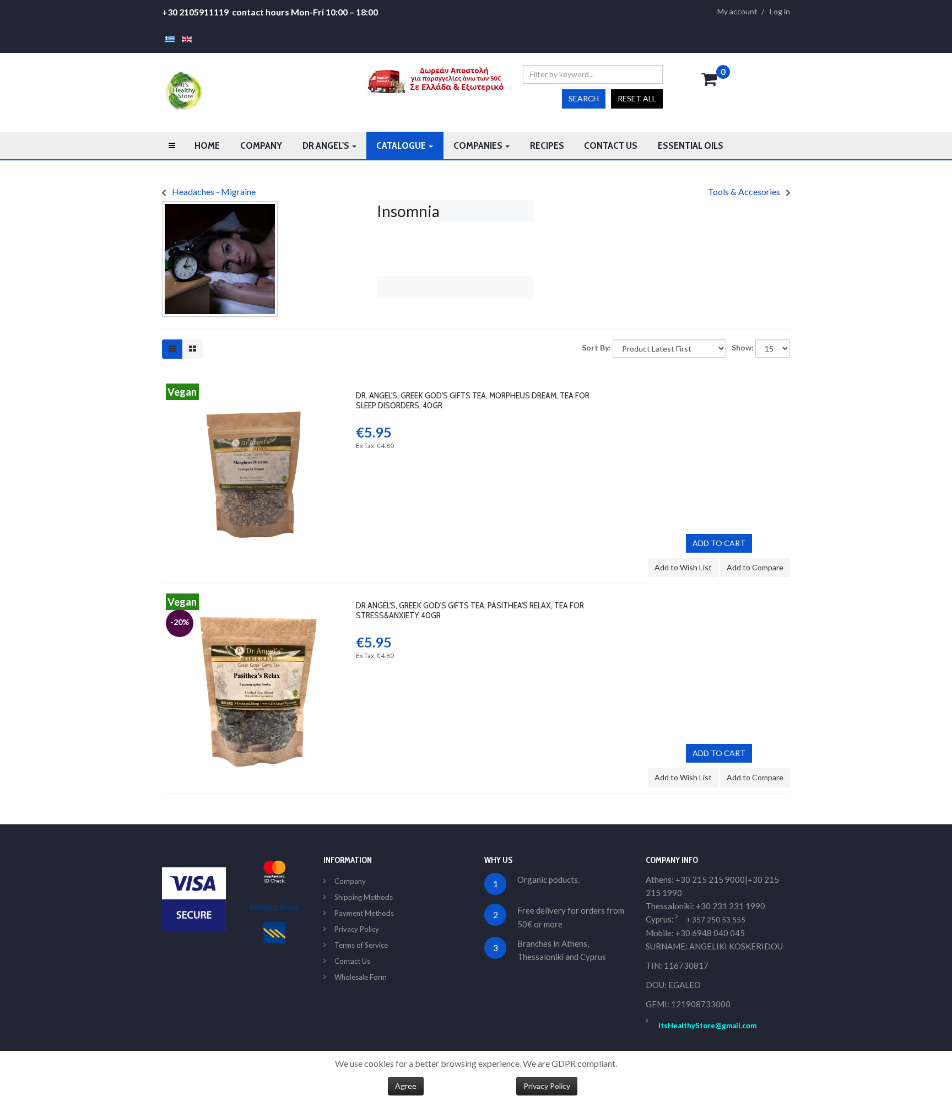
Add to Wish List (683, 567)
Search (584, 98)
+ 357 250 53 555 (715, 919)
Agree (405, 1086)
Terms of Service (361, 945)
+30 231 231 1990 (730, 906)
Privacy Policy (356, 929)
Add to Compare (755, 567)
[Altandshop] (182, 90)
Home (207, 145)
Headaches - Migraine (214, 191)
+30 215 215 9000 (710, 879)
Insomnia (408, 211)
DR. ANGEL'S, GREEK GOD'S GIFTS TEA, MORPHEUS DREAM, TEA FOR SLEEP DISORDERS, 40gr (472, 400)
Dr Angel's (326, 145)
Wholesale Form (360, 977)
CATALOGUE (402, 145)
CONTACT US (610, 145)
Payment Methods (364, 913)
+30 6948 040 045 (710, 933)
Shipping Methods (363, 897)
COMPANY (261, 145)
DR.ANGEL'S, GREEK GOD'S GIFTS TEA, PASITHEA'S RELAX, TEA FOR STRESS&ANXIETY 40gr (470, 610)
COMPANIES (478, 145)
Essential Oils (690, 145)
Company (350, 881)
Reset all (637, 98)
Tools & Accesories (744, 191)
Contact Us (352, 961)
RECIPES (547, 145)
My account (737, 11)
